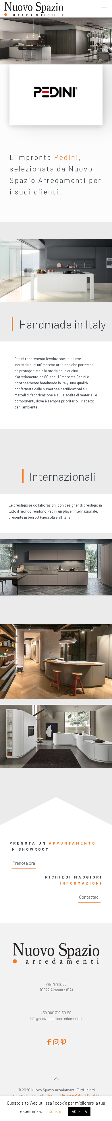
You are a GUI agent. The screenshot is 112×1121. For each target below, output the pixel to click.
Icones (53, 1095)
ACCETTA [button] (79, 1111)
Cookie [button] (55, 1111)
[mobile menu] (104, 9)
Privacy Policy (73, 1095)
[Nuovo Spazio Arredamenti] (33, 8)
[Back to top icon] (56, 1078)
